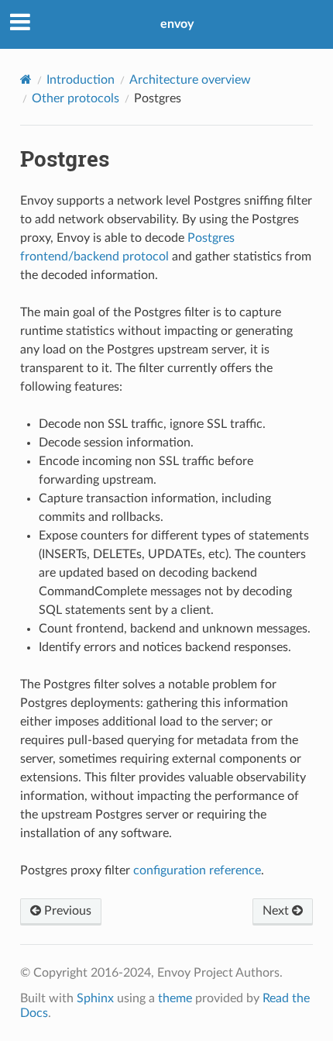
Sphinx (95, 998)
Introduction (80, 80)
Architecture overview (190, 80)
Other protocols (75, 98)
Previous (66, 911)
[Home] (26, 79)
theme (175, 998)
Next (277, 911)
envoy (177, 24)
